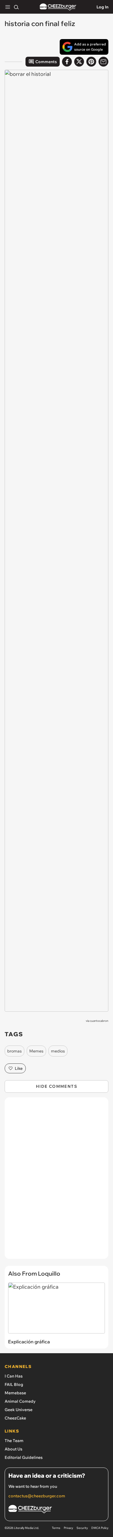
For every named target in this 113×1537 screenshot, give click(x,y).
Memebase (15, 1392)
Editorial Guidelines (24, 1457)
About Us (13, 1449)
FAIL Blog (14, 1384)
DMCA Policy (99, 1528)
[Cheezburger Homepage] (58, 7)
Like (19, 1068)
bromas (14, 1051)
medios (58, 1051)
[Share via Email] (103, 62)
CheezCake (15, 1418)
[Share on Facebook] (67, 62)
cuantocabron (99, 1021)
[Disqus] (56, 1181)
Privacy (68, 1528)
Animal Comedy (20, 1401)
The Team (14, 1440)
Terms (56, 1528)
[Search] (16, 7)
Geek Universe (18, 1409)
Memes (36, 1051)
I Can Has (14, 1376)
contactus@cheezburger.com (36, 1496)
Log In (102, 7)
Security (82, 1528)
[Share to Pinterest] (91, 62)
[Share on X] (79, 62)
